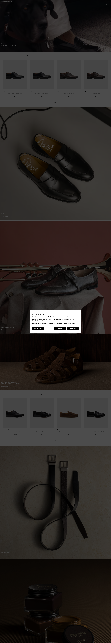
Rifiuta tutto (60, 328)
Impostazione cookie (38, 328)
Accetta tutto (73, 328)
